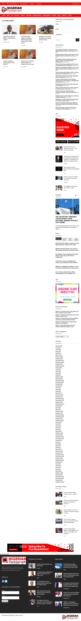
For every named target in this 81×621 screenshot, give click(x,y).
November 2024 (60, 382)
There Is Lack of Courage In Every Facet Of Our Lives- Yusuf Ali (71, 178)
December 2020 (60, 454)
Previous (57, 206)
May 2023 (58, 409)
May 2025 (58, 373)
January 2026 (59, 358)
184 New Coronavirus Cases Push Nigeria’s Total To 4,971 (67, 315)
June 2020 (58, 465)
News (8, 15)
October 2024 (59, 384)
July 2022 (58, 424)
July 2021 (58, 442)
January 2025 (59, 378)
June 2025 (58, 371)
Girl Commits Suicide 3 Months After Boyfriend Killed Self (71, 169)
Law (12, 15)
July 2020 (58, 463)
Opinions (64, 15)
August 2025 (59, 367)
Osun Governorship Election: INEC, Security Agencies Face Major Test (67, 73)
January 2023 (59, 413)
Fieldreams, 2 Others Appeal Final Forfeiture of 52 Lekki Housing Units (67, 100)
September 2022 (60, 420)
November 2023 (60, 400)
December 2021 (60, 436)
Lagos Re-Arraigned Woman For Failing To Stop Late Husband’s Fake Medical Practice (67, 103)
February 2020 (59, 472)
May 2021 (58, 445)
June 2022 (58, 425)
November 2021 (60, 438)
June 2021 (58, 443)
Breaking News (66, 598)
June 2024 (58, 389)
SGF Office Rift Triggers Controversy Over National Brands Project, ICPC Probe (67, 50)
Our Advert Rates (24, 3)
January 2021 (59, 453)
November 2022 (60, 416)
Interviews (28, 15)
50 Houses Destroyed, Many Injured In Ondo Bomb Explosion (71, 502)
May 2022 (58, 427)
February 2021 (59, 451)
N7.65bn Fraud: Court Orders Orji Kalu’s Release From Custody (67, 312)
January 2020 (59, 474)
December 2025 (60, 360)
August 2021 (59, 440)
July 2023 (58, 407)
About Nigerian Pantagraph (12, 3)
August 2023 (59, 405)
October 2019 (59, 480)
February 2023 (59, 411)
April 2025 (58, 375)
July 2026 (58, 347)
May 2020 (58, 467)
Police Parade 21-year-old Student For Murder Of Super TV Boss (71, 511)
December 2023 (60, 398)
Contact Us (32, 3)
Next (77, 206)
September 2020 (60, 460)
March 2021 (59, 449)
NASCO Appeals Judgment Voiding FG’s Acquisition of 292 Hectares (66, 108)
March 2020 (59, 471)
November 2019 (60, 478)
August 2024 (59, 385)
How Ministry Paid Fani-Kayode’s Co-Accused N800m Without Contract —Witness (44, 602)
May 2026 (58, 351)
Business (16, 15)
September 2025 (60, 366)
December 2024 (60, 380)
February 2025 (59, 376)
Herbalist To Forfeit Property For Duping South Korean (45, 38)
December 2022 (60, 414)
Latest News (39, 3)
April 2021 (58, 447)
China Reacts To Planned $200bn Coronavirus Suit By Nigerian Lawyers (67, 319)
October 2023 (59, 402)
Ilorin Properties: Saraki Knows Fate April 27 (9, 62)
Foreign (54, 15)
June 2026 (58, 349)
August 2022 (59, 422)
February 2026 (59, 356)
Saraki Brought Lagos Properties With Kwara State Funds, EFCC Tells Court (26, 40)
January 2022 (59, 434)
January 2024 (59, 396)
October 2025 (59, 364)
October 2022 (59, 418)
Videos (70, 15)
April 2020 (58, 469)
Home (3, 3)
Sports (59, 15)
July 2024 (58, 387)
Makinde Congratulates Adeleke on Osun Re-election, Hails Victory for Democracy (67, 68)
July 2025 (58, 369)
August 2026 (59, 346)
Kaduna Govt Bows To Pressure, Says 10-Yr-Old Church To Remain (70, 148)
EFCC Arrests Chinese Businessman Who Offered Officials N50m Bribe (71, 521)
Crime (65, 515)
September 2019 (60, 482)
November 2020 (60, 456)
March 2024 (59, 393)
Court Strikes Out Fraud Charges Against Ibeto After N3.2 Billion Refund (44, 583)
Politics (23, 15)
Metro (64, 579)
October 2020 (59, 458)
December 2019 (60, 476)
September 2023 (60, 404)
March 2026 (59, 355)
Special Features (37, 15)
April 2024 (58, 391)
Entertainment (46, 15)
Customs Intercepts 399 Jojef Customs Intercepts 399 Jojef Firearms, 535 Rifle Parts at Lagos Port (67, 81)
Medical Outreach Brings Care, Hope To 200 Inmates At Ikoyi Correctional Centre (67, 55)
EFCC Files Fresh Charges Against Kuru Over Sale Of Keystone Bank (43, 592)
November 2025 (60, 362)
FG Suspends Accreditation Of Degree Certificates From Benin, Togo (45, 573)
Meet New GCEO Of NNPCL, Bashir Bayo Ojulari (9, 38)
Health (65, 496)
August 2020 (59, 462)
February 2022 (59, 433)
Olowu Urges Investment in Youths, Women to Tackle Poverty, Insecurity (67, 88)
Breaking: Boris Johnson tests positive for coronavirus (66, 322)
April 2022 (58, 429)
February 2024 (59, 395)
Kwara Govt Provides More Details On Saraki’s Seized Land (27, 62)
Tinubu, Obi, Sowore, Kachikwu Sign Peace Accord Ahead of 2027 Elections (67, 64)
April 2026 (58, 353)
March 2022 (59, 431)
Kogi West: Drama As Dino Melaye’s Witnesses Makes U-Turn (65, 325)
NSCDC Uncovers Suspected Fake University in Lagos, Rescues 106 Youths (66, 91)
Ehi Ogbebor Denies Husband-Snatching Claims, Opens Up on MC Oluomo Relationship (66, 60)
